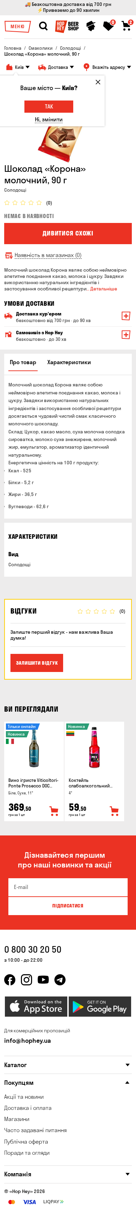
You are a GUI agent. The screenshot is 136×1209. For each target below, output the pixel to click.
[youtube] (43, 979)
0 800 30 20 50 (32, 949)
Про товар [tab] (23, 362)
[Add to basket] (54, 811)
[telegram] (60, 979)
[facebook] (9, 979)
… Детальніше (101, 289)
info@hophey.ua (27, 1040)
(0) (49, 203)
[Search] (43, 26)
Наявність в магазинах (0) (48, 255)
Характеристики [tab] (69, 362)
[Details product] (34, 747)
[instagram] (26, 979)
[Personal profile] (91, 26)
